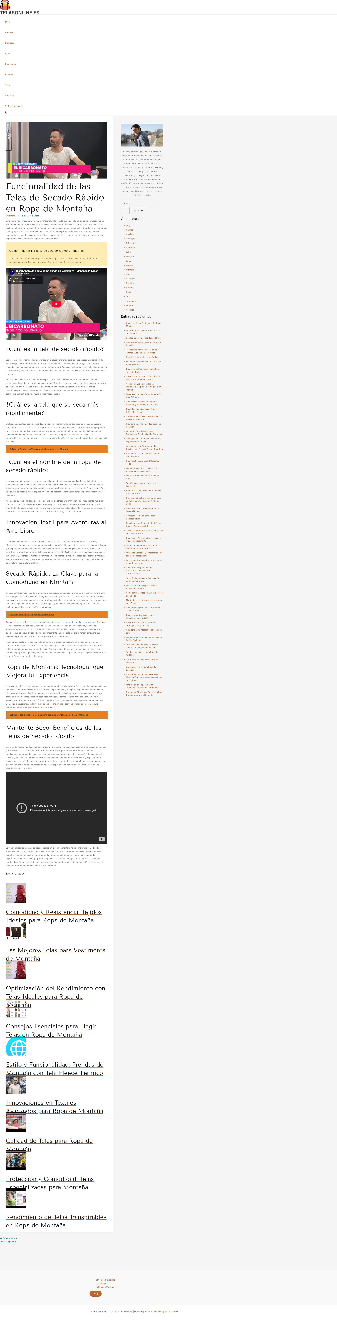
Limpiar (129, 265)
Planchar (9, 74)
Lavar (128, 261)
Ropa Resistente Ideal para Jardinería (143, 357)
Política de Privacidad (105, 1280)
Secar (129, 292)
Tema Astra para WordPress (165, 1311)
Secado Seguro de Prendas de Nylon (143, 338)
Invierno (130, 256)
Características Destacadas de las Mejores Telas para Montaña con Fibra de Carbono (144, 677)
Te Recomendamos (14, 106)
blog (128, 225)
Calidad (129, 230)
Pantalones (10, 64)
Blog (95, 1293)
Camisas (9, 32)
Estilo (7, 53)
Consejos (130, 238)
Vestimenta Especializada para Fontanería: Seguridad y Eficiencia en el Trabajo (144, 387)
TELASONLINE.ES (19, 12)
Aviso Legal (101, 1283)
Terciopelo (131, 301)
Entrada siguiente (9, 1241)
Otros (128, 274)
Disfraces (9, 43)
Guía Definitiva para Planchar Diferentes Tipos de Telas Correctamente (139, 570)
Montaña (11, 215)
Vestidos (130, 310)
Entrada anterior (9, 1238)
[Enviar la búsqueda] (125, 210)
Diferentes (131, 243)
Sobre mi (9, 95)
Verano (129, 305)
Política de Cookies (105, 1287)
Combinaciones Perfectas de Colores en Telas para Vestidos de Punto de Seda (143, 501)
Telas (7, 85)
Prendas (130, 287)
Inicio (7, 22)
